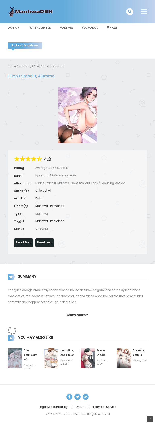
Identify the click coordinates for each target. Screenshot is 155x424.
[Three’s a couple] (124, 358)
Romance (57, 206)
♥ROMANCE (90, 28)
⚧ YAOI (112, 28)
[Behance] (86, 397)
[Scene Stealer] (88, 358)
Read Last (44, 242)
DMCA (80, 407)
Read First (23, 242)
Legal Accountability (53, 407)
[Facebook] (69, 397)
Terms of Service (104, 407)
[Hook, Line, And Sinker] (51, 358)
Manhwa (66, 28)
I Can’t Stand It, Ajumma (47, 66)
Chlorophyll (43, 191)
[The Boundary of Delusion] (15, 358)
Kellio (38, 198)
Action (14, 28)
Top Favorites (39, 28)
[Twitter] (77, 397)
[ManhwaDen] (31, 11)
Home (12, 66)
